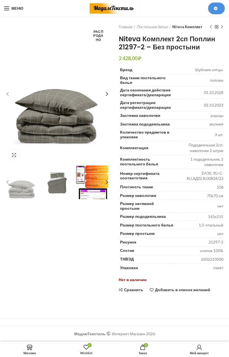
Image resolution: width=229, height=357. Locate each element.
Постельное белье (152, 27)
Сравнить (133, 290)
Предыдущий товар (211, 27)
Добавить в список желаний (182, 290)
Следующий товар (222, 27)
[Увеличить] (14, 155)
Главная (125, 27)
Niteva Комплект (187, 27)
